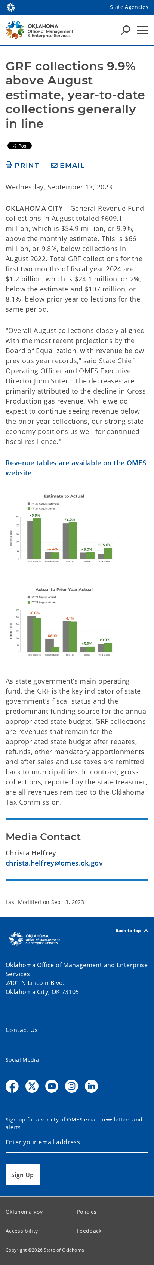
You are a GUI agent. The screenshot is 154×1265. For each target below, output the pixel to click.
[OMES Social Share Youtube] (51, 1086)
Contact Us (22, 1030)
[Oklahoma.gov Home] (11, 6)
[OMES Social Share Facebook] (12, 1086)
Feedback (89, 1230)
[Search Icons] (125, 29)
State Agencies (129, 6)
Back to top (128, 930)
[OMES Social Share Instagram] (71, 1086)
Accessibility (22, 1230)
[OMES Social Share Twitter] (31, 1086)
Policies (87, 1211)
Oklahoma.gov (24, 1211)
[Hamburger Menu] (142, 30)
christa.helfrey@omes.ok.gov (54, 862)
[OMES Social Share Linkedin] (91, 1086)
